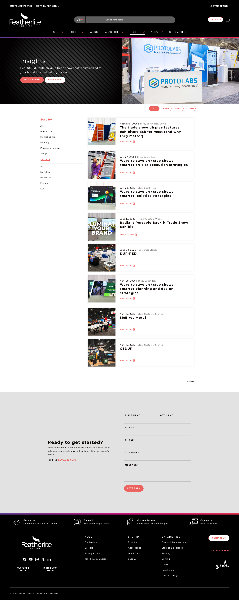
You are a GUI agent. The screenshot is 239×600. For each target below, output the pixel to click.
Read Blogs (55, 79)
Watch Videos (32, 79)
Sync (43, 188)
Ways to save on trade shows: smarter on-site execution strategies (154, 163)
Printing (166, 553)
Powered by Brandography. (46, 593)
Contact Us (215, 19)
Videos (178, 108)
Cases (165, 564)
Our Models (91, 542)
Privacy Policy (92, 553)
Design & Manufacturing (175, 542)
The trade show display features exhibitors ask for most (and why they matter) (150, 132)
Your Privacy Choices (96, 558)
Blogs (166, 108)
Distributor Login (47, 6)
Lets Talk (134, 488)
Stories (190, 108)
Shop (56, 32)
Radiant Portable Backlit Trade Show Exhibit (154, 225)
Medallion (45, 172)
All (154, 108)
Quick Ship (134, 553)
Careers (89, 547)
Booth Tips (46, 131)
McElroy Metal (133, 318)
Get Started (177, 32)
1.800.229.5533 (220, 550)
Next (191, 381)
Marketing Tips (48, 136)
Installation (168, 570)
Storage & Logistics (172, 547)
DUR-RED (128, 253)
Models (75, 32)
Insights (135, 32)
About (155, 32)
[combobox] (124, 19)
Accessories (134, 547)
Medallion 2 (46, 177)
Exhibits (132, 542)
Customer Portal (21, 6)
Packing (44, 142)
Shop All (132, 558)
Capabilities (112, 32)
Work (94, 32)
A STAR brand (219, 6)
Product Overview (50, 148)
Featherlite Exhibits (25, 593)
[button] (228, 20)
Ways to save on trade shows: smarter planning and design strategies (147, 289)
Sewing (166, 558)
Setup (43, 153)
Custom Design (170, 575)
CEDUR (126, 348)
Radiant (44, 183)
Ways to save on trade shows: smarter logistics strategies (147, 194)
